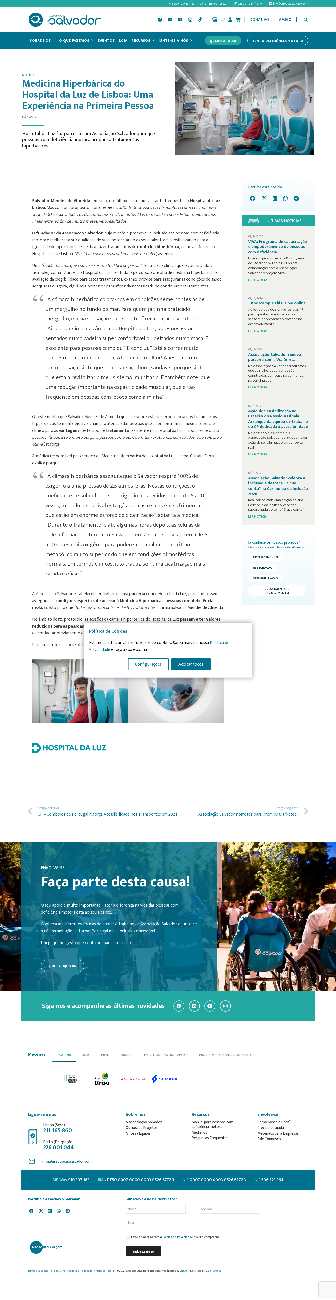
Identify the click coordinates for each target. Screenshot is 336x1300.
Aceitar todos (190, 664)
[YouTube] (180, 19)
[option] (80, 691)
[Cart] (238, 19)
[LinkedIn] (170, 19)
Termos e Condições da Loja (64, 1271)
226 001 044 (58, 1147)
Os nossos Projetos (142, 1128)
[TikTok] (200, 19)
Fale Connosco (269, 1139)
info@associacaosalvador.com (66, 1161)
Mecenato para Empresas (278, 1133)
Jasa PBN (111, 1271)
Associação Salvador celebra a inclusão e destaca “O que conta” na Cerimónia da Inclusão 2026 (278, 486)
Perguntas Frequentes (210, 1138)
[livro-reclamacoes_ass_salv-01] (46, 1247)
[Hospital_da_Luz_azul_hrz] (128, 748)
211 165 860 (57, 1130)
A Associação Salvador (144, 1122)
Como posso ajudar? (273, 1122)
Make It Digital (213, 1271)
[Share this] (253, 198)
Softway (184, 1271)
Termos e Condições (38, 1271)
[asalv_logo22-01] (65, 19)
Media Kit (199, 1132)
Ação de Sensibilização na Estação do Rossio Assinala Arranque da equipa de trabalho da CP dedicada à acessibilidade (278, 419)
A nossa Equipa (138, 1133)
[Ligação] (214, 19)
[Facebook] (160, 19)
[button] (306, 20)
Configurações (148, 664)
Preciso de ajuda (270, 1128)
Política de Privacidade (178, 1237)
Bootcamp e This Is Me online (278, 303)
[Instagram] (190, 19)
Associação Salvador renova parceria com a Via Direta (274, 357)
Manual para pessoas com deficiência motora (212, 1124)
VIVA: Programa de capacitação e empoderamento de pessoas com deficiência (277, 247)
